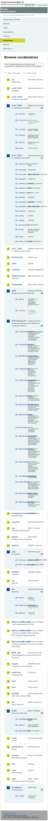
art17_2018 (17, 249)
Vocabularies (8, 40)
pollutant (21, 613)
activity (21, 299)
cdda (14, 263)
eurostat (15, 522)
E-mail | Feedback (9, 813)
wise (14, 779)
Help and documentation (11, 19)
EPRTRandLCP (19, 321)
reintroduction (22, 225)
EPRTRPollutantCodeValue (22, 356)
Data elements (8, 32)
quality (21, 216)
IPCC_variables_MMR (22, 565)
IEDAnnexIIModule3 (19, 631)
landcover (16, 672)
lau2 (14, 687)
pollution (21, 197)
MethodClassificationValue (22, 405)
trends (20, 148)
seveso (15, 755)
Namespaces (8, 49)
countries (22, 129)
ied (13, 589)
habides (15, 572)
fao (13, 528)
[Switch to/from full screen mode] (33, 5)
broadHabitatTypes (22, 719)
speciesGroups (22, 731)
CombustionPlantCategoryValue (22, 332)
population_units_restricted (22, 206)
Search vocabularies (14, 73)
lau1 (14, 681)
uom (14, 770)
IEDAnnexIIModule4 (19, 642)
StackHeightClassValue (22, 476)
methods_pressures (22, 184)
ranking (21, 220)
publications (17, 747)
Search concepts (31, 73)
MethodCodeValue (22, 415)
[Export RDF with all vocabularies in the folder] (42, 108)
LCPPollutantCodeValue (22, 380)
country (21, 796)
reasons (21, 142)
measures (22, 179)
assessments (22, 164)
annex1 (21, 598)
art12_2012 (17, 88)
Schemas (6, 36)
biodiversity (17, 257)
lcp (13, 702)
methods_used (22, 193)
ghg (13, 552)
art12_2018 (17, 97)
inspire (15, 664)
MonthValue (22, 427)
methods (21, 135)
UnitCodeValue (22, 482)
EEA (13, 2)
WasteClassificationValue (22, 493)
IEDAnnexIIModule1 (19, 622)
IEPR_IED (16, 653)
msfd (14, 711)
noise (14, 738)
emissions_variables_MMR (22, 560)
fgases (15, 537)
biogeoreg (22, 170)
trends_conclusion (22, 241)
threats (21, 229)
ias (13, 581)
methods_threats (22, 188)
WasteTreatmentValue (22, 502)
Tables (5, 28)
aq (13, 80)
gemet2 (15, 545)
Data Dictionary (20, 15)
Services (6, 44)
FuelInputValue (22, 369)
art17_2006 (17, 105)
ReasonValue (22, 462)
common (16, 270)
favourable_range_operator (22, 174)
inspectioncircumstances (22, 605)
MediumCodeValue (22, 396)
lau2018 (15, 693)
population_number (22, 202)
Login (29, 5)
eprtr (14, 291)
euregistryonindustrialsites (19, 513)
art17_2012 (17, 155)
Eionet (13, 15)
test (13, 764)
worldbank (17, 787)
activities (21, 114)
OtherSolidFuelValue (22, 449)
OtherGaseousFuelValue (22, 436)
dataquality (17, 285)
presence (21, 211)
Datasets (6, 24)
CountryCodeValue (22, 345)
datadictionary (18, 276)
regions (21, 725)
